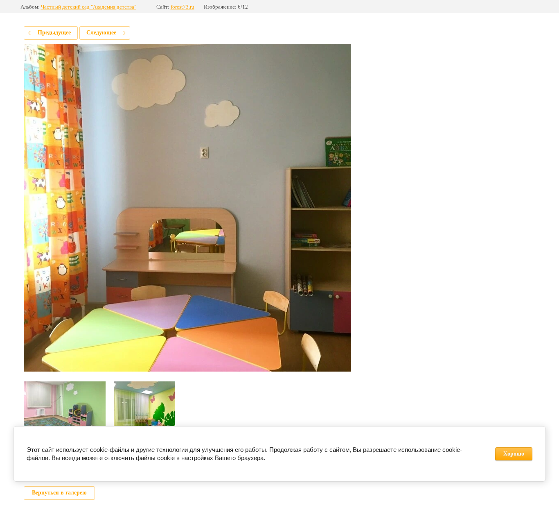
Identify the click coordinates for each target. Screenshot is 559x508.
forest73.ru (182, 7)
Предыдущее (54, 32)
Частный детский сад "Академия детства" (88, 7)
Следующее (101, 32)
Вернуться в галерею (59, 493)
